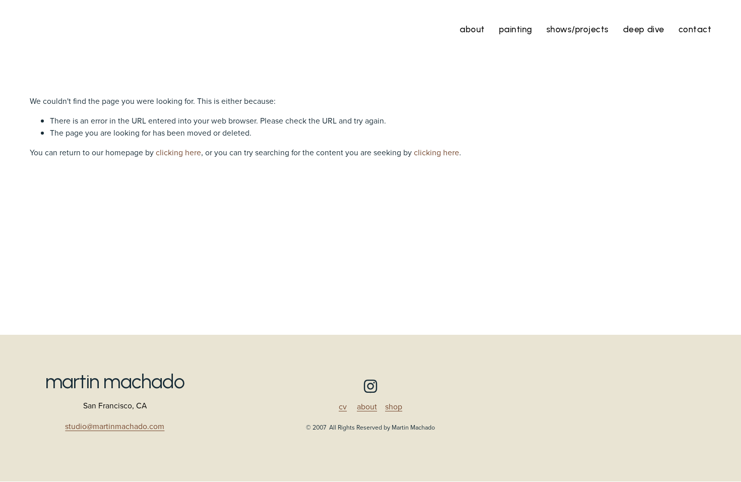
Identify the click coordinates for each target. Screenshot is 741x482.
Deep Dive (643, 29)
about (367, 406)
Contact (695, 29)
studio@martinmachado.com (114, 426)
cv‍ (343, 406)
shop (393, 406)
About (472, 29)
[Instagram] (370, 386)
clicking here (178, 152)
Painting (515, 29)
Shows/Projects (577, 29)
